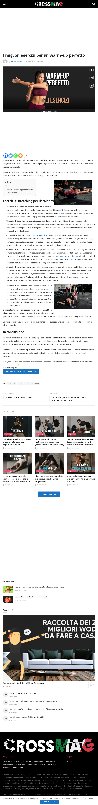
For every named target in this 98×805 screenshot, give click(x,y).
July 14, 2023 (30, 61)
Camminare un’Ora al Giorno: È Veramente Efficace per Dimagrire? (36, 709)
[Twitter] (10, 155)
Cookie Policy (17, 762)
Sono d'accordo (50, 802)
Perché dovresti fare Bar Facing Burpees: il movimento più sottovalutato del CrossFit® (81, 442)
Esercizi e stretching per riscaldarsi (19, 189)
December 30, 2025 (9, 448)
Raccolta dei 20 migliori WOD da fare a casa (23, 683)
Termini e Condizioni (47, 765)
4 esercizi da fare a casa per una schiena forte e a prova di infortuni (81, 479)
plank (49, 292)
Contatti (28, 762)
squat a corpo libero (68, 256)
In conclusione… (12, 193)
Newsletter (20, 765)
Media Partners (8, 765)
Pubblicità (6, 767)
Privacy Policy (32, 765)
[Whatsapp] (15, 155)
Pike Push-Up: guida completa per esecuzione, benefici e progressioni (49, 479)
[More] (20, 155)
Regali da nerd (18, 767)
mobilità (12, 383)
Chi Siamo (6, 762)
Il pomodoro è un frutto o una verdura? (31, 597)
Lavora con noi (51, 762)
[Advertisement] (49, 29)
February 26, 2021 (21, 600)
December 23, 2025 (41, 448)
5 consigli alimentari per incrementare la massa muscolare (39, 587)
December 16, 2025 (73, 448)
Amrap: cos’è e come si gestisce (22, 693)
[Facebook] (5, 155)
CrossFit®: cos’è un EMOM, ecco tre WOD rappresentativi (33, 701)
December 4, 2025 (9, 485)
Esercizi (40, 61)
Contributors (38, 762)
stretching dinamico (38, 235)
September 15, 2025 (73, 485)
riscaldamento (23, 383)
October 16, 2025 (41, 485)
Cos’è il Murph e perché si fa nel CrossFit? (27, 717)
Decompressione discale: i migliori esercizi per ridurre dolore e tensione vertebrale (16, 479)
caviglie (63, 213)
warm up (35, 383)
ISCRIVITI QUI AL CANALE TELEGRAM (21, 372)
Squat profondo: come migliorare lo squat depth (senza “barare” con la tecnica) (49, 442)
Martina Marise (16, 61)
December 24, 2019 (21, 590)
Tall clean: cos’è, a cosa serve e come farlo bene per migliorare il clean (17, 442)
